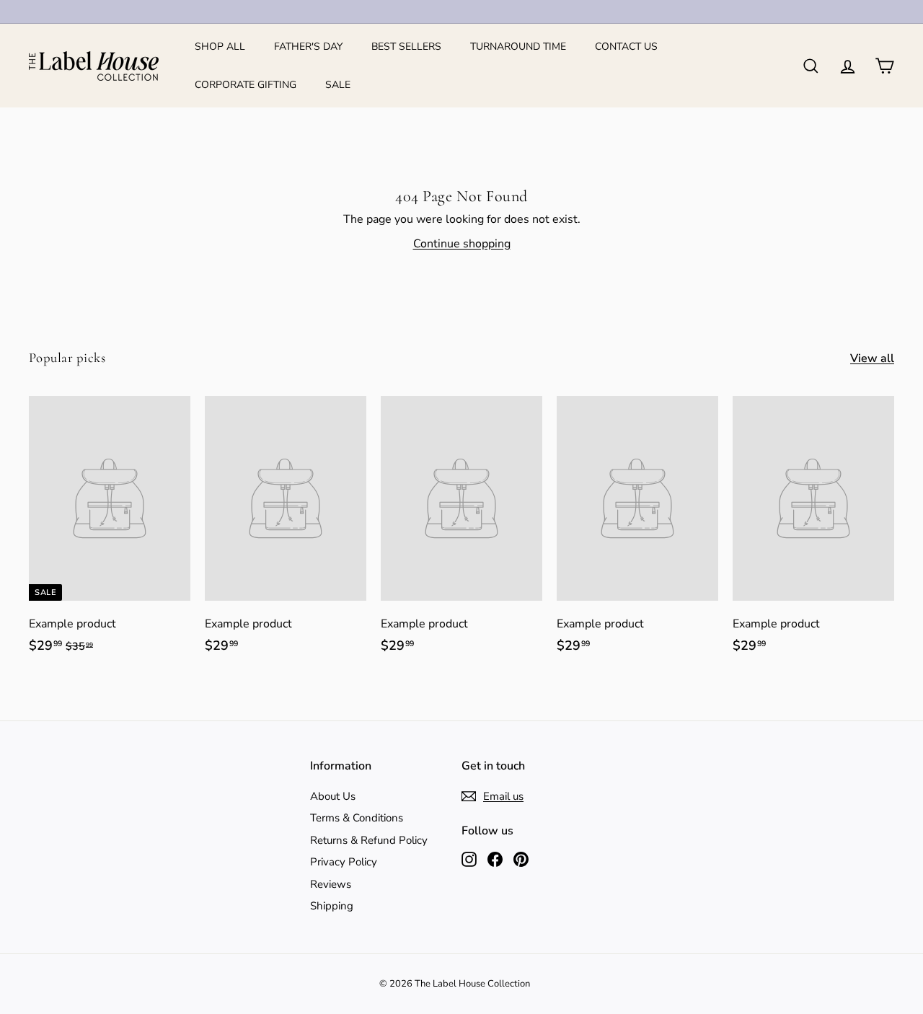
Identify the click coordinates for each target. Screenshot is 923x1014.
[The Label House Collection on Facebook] (495, 858)
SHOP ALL (220, 46)
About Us (332, 796)
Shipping (331, 906)
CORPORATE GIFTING (245, 85)
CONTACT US (626, 46)
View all (872, 358)
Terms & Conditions (356, 818)
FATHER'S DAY (308, 46)
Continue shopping (462, 244)
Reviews (330, 884)
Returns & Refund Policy (369, 840)
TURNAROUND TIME (518, 46)
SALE (337, 85)
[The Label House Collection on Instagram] (469, 858)
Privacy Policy (343, 862)
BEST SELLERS (406, 46)
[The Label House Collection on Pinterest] (521, 858)
